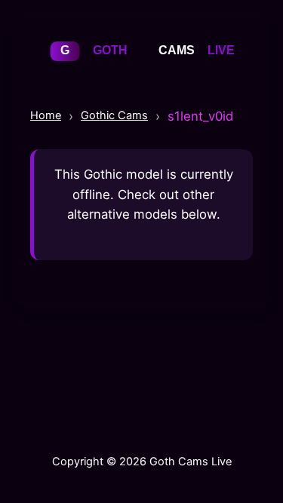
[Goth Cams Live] (142, 67)
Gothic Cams (114, 115)
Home (45, 115)
